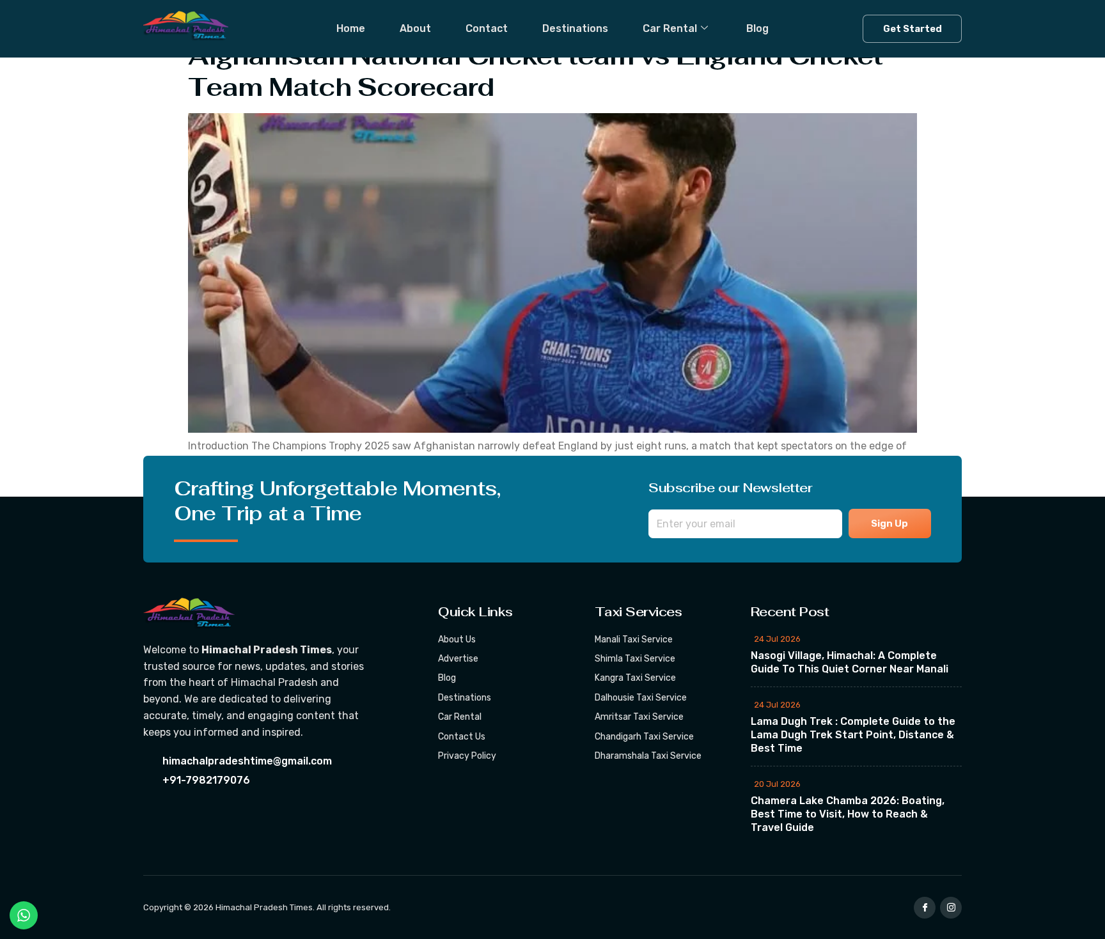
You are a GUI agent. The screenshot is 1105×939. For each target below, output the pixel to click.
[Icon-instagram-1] (951, 908)
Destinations (575, 28)
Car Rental (670, 28)
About (415, 28)
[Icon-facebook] (925, 908)
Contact (487, 28)
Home (350, 28)
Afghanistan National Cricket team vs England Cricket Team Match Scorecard (535, 71)
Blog (757, 28)
